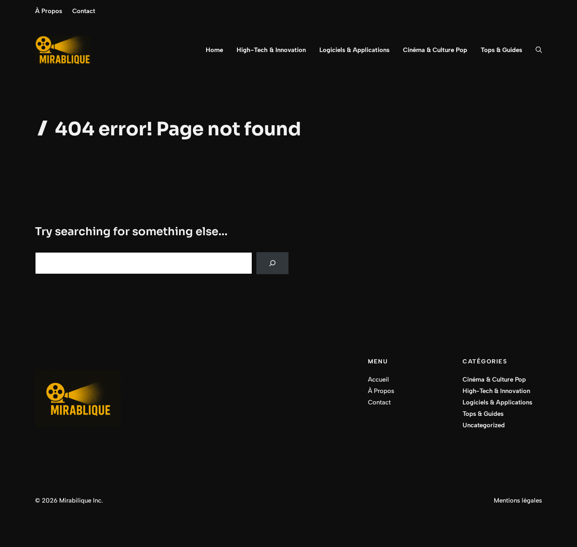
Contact (83, 11)
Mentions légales (518, 500)
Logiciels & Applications (354, 50)
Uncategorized (484, 425)
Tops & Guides (501, 50)
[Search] (272, 263)
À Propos (48, 11)
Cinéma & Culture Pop (435, 50)
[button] (535, 50)
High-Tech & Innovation (271, 50)
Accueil (378, 379)
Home (214, 50)
